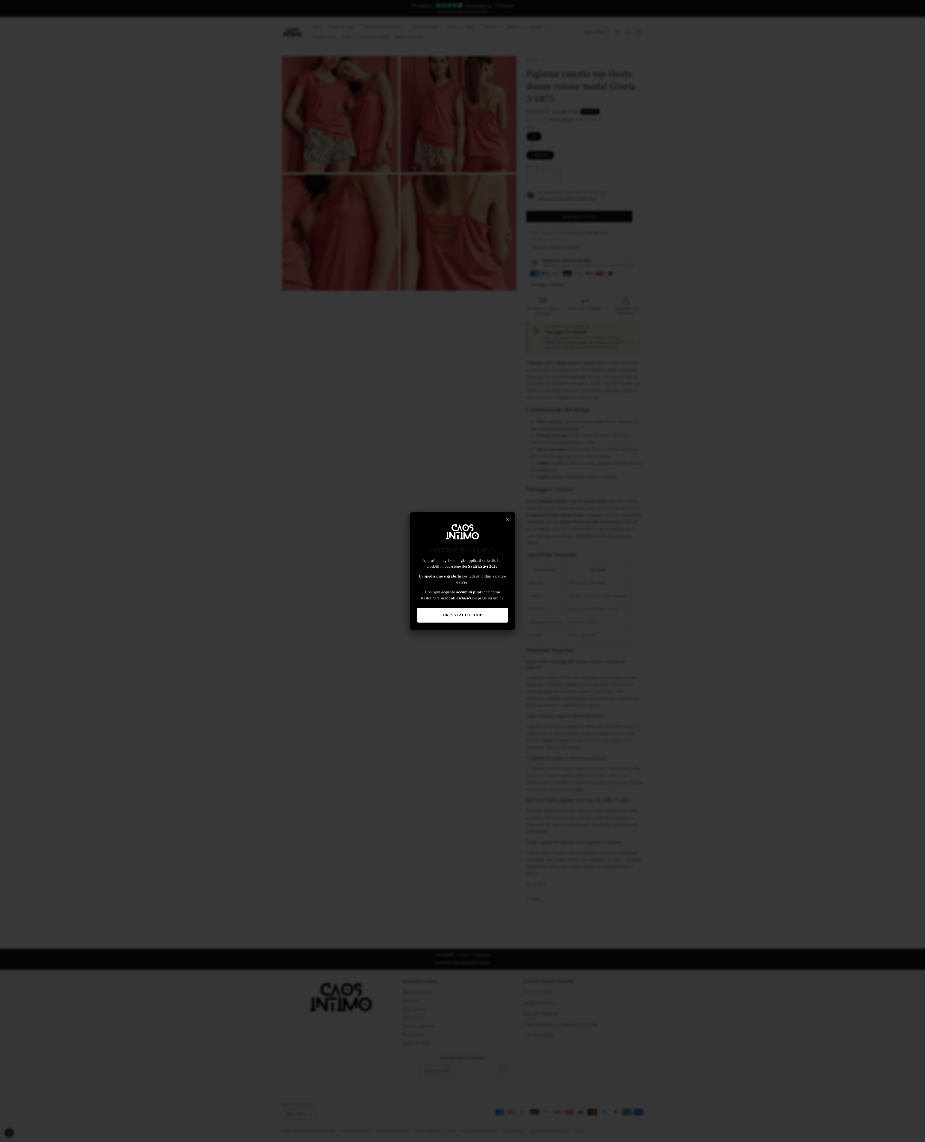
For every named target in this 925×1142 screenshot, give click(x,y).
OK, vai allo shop (462, 615)
